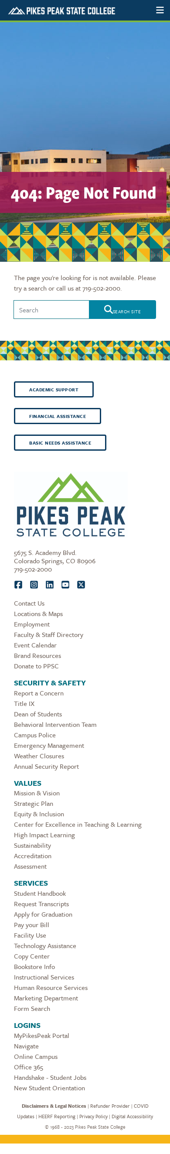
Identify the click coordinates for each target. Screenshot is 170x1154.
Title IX (24, 703)
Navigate (26, 1046)
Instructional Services (44, 977)
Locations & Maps (38, 613)
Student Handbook (40, 893)
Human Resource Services (51, 987)
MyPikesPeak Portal (41, 1035)
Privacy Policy (93, 1116)
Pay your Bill (31, 924)
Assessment (30, 866)
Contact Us (29, 603)
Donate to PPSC (36, 666)
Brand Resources (37, 655)
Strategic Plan (33, 803)
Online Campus (36, 1056)
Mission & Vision (37, 793)
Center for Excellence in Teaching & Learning (78, 824)
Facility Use (30, 935)
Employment (32, 624)
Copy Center (32, 956)
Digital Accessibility (132, 1116)
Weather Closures (39, 755)
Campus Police (35, 735)
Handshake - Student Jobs (50, 1077)
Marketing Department (46, 998)
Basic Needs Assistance (60, 442)
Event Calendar (35, 645)
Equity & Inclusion (39, 813)
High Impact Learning (44, 834)
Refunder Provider (110, 1105)
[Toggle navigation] (160, 10)
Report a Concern (39, 693)
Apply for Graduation (43, 914)
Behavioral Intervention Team (55, 724)
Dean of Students (38, 714)
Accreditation (32, 855)
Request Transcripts (41, 903)
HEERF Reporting (56, 1116)
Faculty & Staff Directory (48, 634)
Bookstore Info (34, 966)
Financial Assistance (57, 416)
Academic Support (53, 389)
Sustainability (32, 845)
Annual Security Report (46, 766)
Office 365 (28, 1067)
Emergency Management (49, 745)
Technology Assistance (45, 945)
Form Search (32, 1008)
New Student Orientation (49, 1087)
